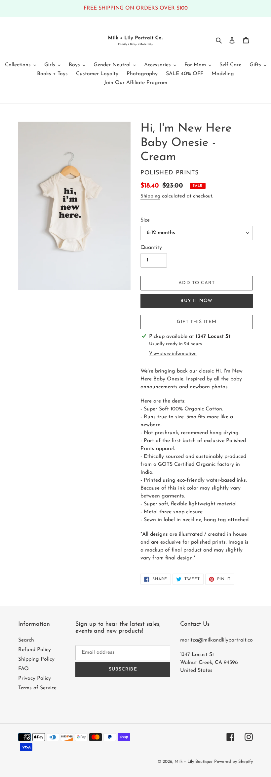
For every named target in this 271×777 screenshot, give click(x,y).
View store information (173, 353)
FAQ (23, 669)
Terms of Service (37, 688)
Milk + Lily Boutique (193, 762)
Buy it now (196, 300)
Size (145, 220)
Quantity (151, 247)
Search (26, 640)
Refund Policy (34, 649)
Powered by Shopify (233, 762)
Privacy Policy (34, 678)
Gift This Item (196, 321)
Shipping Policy (36, 659)
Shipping (150, 196)
